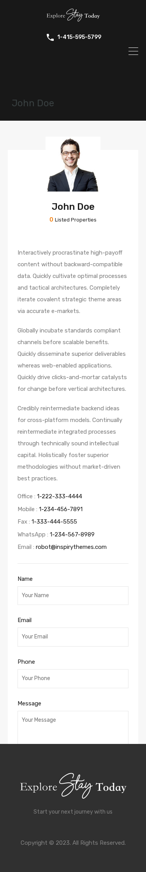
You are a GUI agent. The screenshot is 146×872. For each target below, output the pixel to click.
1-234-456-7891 (61, 509)
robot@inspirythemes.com (71, 546)
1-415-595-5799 (79, 37)
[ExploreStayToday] (73, 20)
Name (25, 578)
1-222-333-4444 (59, 496)
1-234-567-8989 (72, 534)
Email (25, 620)
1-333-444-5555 (54, 521)
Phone (26, 661)
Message (29, 703)
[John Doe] (73, 188)
